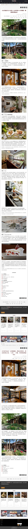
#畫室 (17, 17)
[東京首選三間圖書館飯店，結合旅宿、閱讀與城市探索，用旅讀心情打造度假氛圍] (24, 499)
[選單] (1, 1)
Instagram (2, 522)
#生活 (14, 17)
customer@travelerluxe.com (14, 528)
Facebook (2, 521)
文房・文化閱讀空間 (4, 470)
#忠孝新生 (16, 358)
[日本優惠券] (14, 339)
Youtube (1, 524)
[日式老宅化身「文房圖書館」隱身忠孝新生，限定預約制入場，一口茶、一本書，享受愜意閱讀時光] (24, 324)
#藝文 (25, 358)
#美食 (19, 17)
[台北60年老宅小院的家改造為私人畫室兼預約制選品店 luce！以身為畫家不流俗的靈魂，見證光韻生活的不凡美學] (10, 324)
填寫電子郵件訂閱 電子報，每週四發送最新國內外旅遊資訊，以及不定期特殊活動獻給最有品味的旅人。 (14, 308)
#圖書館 (13, 358)
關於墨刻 (6, 4)
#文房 (19, 358)
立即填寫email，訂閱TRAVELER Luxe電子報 (19, 522)
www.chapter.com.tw (5, 469)
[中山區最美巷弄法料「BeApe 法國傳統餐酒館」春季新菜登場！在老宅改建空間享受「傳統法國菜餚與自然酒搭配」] (4, 324)
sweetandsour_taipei (4, 296)
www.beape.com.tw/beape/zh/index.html (7, 281)
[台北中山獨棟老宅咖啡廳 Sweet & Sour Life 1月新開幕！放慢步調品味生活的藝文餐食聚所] (17, 324)
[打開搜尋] (25, 1)
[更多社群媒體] (26, 1)
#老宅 (21, 17)
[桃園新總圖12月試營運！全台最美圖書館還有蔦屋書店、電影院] (10, 499)
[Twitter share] (22, 7)
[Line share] (26, 7)
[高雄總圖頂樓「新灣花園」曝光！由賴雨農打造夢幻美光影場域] (4, 499)
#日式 (21, 358)
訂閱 (2, 312)
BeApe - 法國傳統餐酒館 (5, 282)
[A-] (1, 7)
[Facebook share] (21, 7)
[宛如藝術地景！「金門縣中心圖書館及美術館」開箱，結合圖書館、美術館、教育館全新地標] (17, 499)
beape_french (4, 283)
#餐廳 (25, 17)
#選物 (23, 17)
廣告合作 (3, 4)
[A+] (3, 7)
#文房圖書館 (11, 17)
